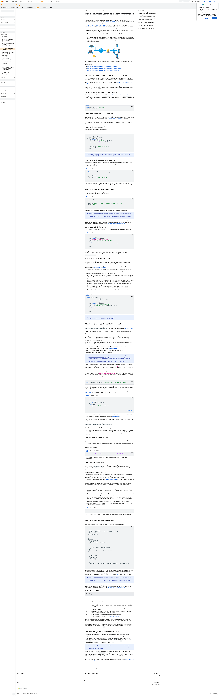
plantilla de (111, 21)
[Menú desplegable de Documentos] (45, 1)
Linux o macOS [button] (89, 379)
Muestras (18, 678)
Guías (18, 675)
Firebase (86, 10)
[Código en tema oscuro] (131, 106)
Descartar (207, 18)
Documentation (5, 5)
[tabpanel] (109, 108)
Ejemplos (51, 7)
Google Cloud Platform (49, 688)
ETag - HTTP (130, 636)
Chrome (36, 688)
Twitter (85, 678)
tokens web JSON (115, 416)
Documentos (41, 1)
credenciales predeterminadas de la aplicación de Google (121, 94)
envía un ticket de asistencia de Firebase (112, 616)
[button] (7, 19)
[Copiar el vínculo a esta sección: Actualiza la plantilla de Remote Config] (107, 472)
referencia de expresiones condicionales (116, 223)
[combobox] (184, 1)
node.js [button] (87, 395)
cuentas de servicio (111, 336)
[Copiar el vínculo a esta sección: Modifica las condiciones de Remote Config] (116, 189)
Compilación (14, 1)
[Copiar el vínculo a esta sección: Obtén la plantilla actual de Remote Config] (115, 113)
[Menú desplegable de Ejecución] (25, 1)
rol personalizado (119, 361)
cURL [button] (87, 450)
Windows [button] (95, 379)
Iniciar (214, 18)
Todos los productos (59, 688)
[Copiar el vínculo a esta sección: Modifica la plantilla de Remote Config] (112, 428)
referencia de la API (129, 328)
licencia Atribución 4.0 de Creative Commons (118, 663)
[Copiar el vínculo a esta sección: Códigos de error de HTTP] (100, 591)
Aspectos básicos (14, 7)
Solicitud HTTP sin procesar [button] (95, 450)
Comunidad (50, 1)
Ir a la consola (209, 1)
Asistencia (58, 1)
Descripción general (5, 7)
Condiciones (19, 693)
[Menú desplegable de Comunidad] (53, 1)
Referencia (45, 7)
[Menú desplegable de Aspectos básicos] (19, 7)
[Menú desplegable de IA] (24, 7)
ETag (117, 574)
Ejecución (22, 1)
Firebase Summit (87, 677)
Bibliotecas (19, 680)
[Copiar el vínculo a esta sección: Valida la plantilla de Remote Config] (110, 227)
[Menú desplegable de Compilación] (18, 1)
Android (31, 688)
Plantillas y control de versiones (114, 118)
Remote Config (16, 5)
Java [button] (92, 104)
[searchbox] (7, 11)
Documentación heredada (156, 684)
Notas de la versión (155, 680)
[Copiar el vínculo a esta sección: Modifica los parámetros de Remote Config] (116, 160)
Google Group (154, 678)
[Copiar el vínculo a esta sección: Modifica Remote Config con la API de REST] (122, 324)
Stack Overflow (154, 677)
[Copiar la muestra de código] (133, 106)
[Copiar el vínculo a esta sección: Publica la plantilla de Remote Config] (111, 258)
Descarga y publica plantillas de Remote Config (106, 155)
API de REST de (94, 25)
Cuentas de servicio (112, 348)
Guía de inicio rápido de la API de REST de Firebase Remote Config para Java (103, 66)
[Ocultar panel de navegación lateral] (14, 694)
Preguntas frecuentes (155, 682)
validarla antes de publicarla (100, 267)
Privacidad (24, 693)
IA (22, 7)
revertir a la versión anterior (111, 266)
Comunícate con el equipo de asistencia (159, 675)
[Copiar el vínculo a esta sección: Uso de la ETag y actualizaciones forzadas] (120, 631)
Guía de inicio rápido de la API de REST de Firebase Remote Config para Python (104, 70)
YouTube (85, 680)
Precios (35, 1)
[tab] (87, 104)
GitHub (18, 682)
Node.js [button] (87, 104)
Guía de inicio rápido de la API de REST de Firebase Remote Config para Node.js (104, 68)
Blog (204, 1)
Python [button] (92, 395)
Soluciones (30, 1)
